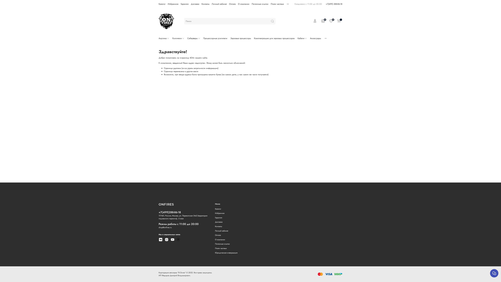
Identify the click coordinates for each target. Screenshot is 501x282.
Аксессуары (315, 38)
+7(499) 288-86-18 (334, 3)
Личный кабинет (219, 3)
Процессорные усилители (215, 38)
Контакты (205, 3)
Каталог (162, 3)
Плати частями (277, 3)
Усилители (177, 38)
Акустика (163, 38)
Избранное (173, 3)
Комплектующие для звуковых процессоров (274, 38)
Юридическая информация (226, 252)
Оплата (232, 3)
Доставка (195, 3)
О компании (243, 3)
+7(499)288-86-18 (170, 212)
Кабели (301, 38)
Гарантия (185, 3)
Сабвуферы (192, 38)
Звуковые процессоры (240, 38)
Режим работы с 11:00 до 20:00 (179, 224)
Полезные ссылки (260, 3)
